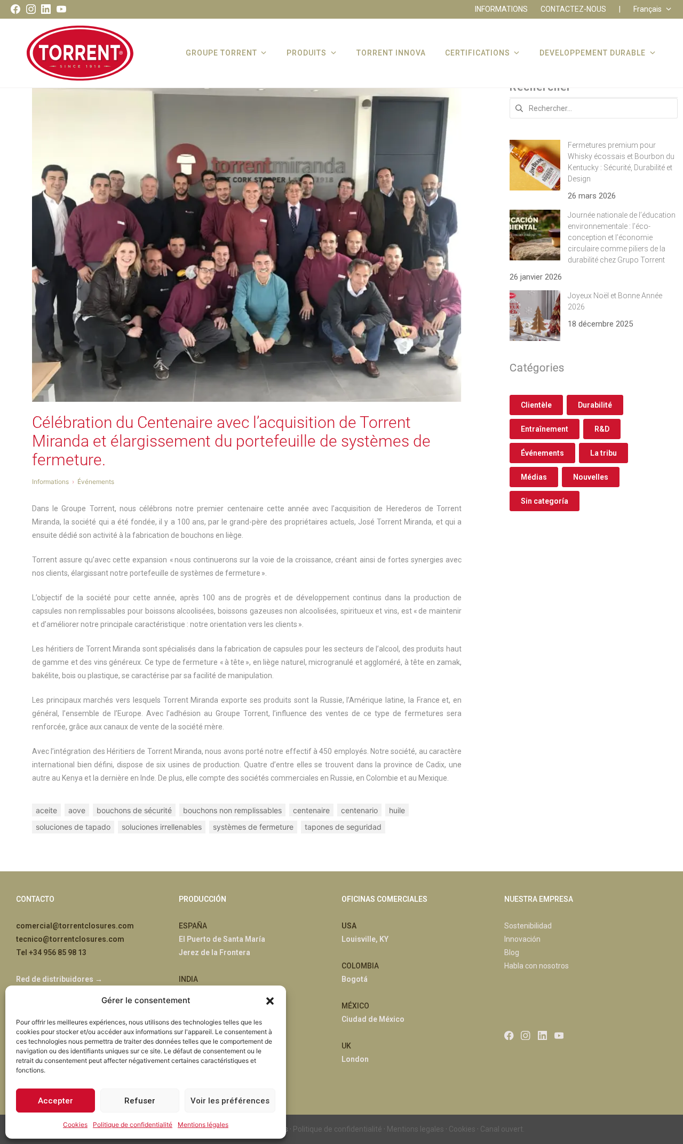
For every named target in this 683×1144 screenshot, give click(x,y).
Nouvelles (590, 477)
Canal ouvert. (502, 1129)
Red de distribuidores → (59, 979)
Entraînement (544, 429)
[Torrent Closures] (80, 53)
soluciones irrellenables (162, 826)
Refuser (139, 1101)
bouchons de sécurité (134, 810)
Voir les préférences (229, 1101)
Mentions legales (415, 1129)
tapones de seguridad (343, 826)
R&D (601, 429)
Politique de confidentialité (132, 1125)
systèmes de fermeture (253, 826)
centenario (359, 810)
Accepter (55, 1101)
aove (76, 810)
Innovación (522, 939)
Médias (534, 477)
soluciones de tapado (73, 826)
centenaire (311, 810)
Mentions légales (203, 1125)
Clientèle (536, 405)
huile (397, 810)
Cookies (75, 1125)
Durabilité (595, 405)
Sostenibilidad (528, 925)
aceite (46, 810)
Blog (511, 952)
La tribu (603, 453)
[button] (270, 1000)
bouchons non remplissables (232, 810)
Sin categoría (544, 501)
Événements (542, 453)
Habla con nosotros (536, 966)
